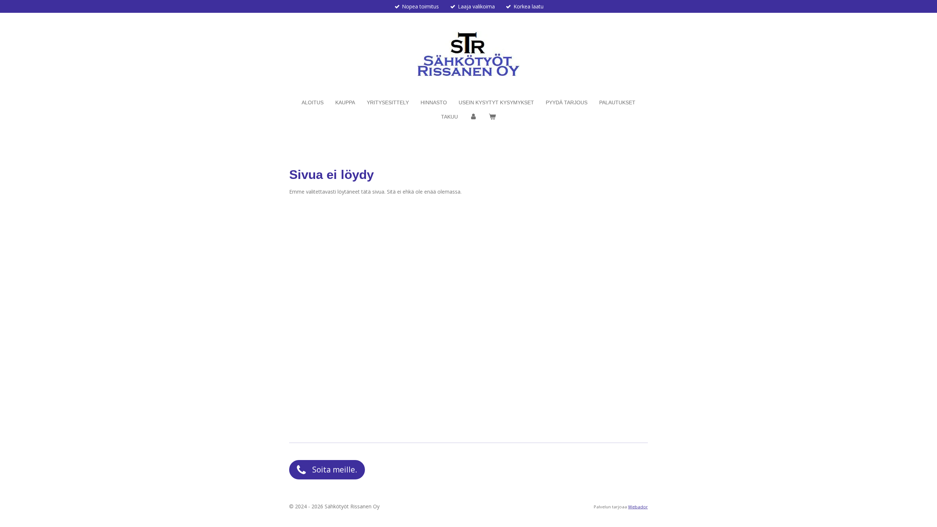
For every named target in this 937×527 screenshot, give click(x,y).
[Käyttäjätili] (473, 117)
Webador (638, 506)
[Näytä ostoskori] (492, 117)
